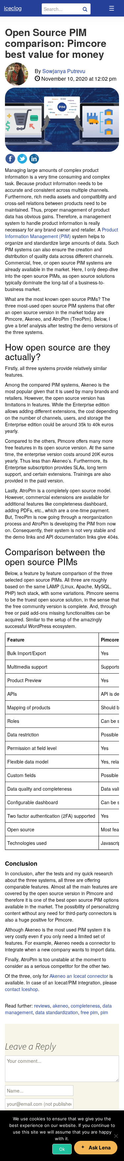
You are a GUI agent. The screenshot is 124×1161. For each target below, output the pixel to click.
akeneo (60, 1005)
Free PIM (89, 1012)
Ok (62, 1149)
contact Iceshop (21, 989)
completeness (85, 1005)
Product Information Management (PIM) (61, 232)
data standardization (56, 1012)
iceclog (12, 8)
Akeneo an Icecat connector (79, 976)
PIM (104, 1012)
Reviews (42, 1005)
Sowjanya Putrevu (63, 71)
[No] (115, 1136)
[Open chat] (95, 1147)
